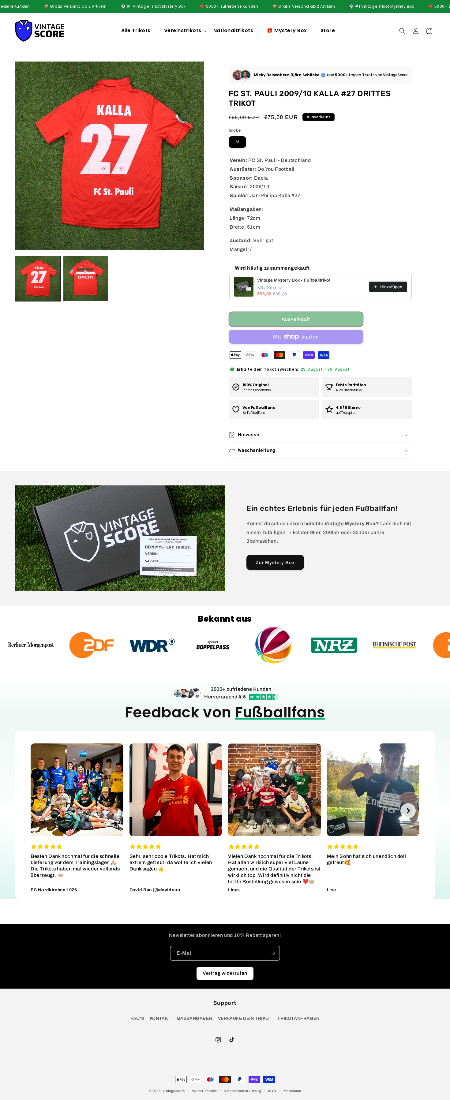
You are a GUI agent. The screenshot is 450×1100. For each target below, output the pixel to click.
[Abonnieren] (272, 953)
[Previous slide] (42, 810)
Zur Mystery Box (275, 562)
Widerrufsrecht (205, 1091)
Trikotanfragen (298, 1018)
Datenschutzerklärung (242, 1091)
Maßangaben (194, 1018)
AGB (272, 1091)
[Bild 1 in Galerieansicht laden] (37, 278)
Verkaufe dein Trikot (245, 1018)
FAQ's (137, 1018)
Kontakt (160, 1018)
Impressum (292, 1091)
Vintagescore (174, 1091)
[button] (185, 31)
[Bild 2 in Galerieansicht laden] (85, 278)
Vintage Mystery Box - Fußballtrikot (294, 280)
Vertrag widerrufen (225, 973)
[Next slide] (408, 810)
